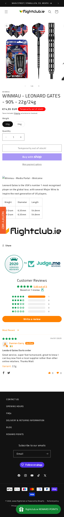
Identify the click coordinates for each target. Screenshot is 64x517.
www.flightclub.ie (19, 501)
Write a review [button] (31, 319)
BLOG (9, 427)
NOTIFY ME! (3, 220)
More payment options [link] (32, 164)
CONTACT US (12, 399)
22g (9, 124)
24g (21, 124)
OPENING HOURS (15, 406)
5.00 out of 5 (40, 286)
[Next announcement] (58, 3)
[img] (9, 338)
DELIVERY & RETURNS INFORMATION (25, 420)
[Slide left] (25, 86)
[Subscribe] (47, 453)
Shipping (17, 113)
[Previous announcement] (5, 3)
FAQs (8, 413)
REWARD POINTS (15, 434)
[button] (6, 11)
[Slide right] (38, 86)
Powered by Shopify (36, 501)
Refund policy (53, 501)
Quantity (6, 131)
